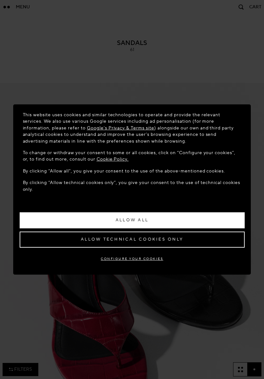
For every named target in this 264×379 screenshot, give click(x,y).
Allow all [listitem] (132, 220)
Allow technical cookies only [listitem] (132, 239)
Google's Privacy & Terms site (120, 128)
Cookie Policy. (113, 159)
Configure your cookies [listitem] (132, 259)
